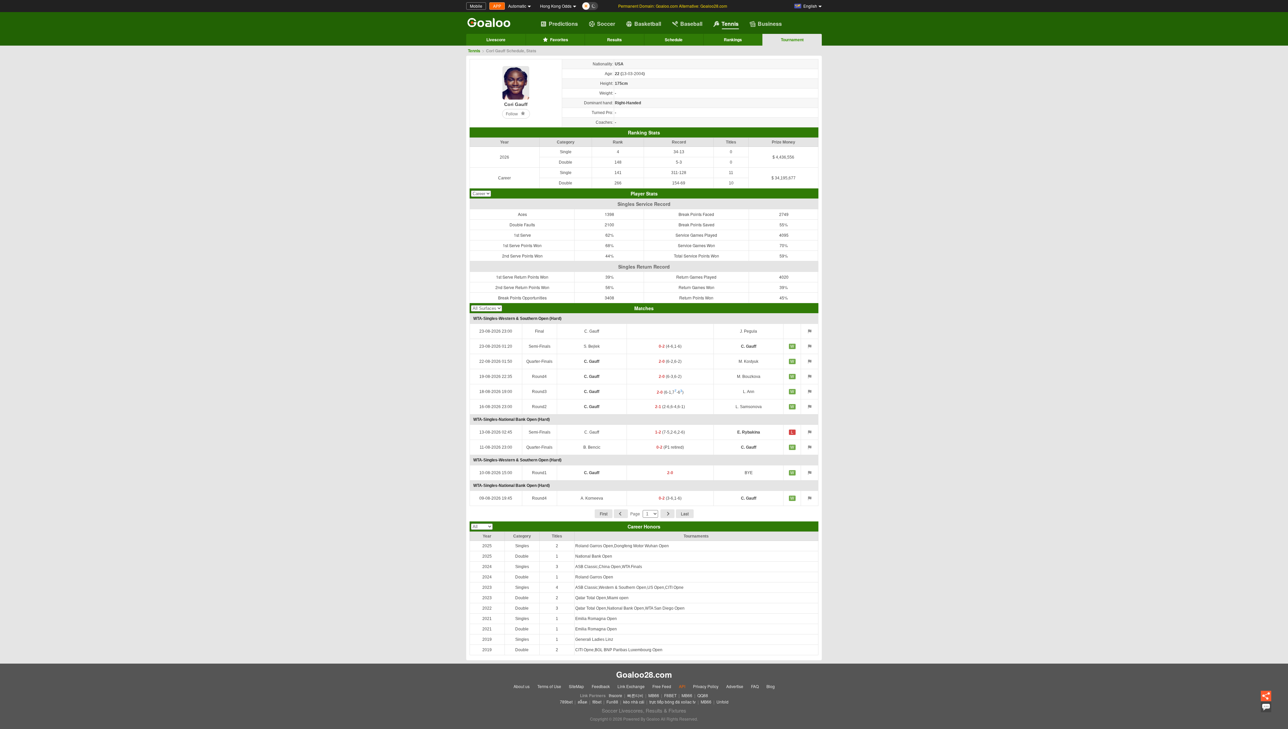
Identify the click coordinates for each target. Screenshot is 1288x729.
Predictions (563, 23)
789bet (566, 702)
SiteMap (576, 686)
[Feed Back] (1266, 707)
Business (770, 23)
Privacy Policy (705, 686)
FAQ (755, 686)
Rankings (733, 40)
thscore (615, 695)
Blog (770, 686)
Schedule (674, 40)
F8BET (670, 695)
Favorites (559, 40)
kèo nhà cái (633, 702)
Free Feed (661, 686)
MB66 (653, 695)
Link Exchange (631, 686)
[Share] (1266, 696)
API (682, 686)
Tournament (792, 40)
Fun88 (612, 702)
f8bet (596, 702)
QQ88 (702, 695)
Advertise (734, 686)
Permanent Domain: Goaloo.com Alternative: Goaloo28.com (672, 6)
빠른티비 (635, 695)
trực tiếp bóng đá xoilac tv (672, 702)
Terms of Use (549, 686)
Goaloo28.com (644, 674)
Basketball (647, 23)
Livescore (495, 40)
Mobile (476, 6)
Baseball (691, 23)
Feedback (601, 686)
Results (614, 40)
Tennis (730, 23)
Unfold (722, 702)
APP (497, 6)
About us (522, 686)
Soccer (606, 23)
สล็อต (582, 702)
